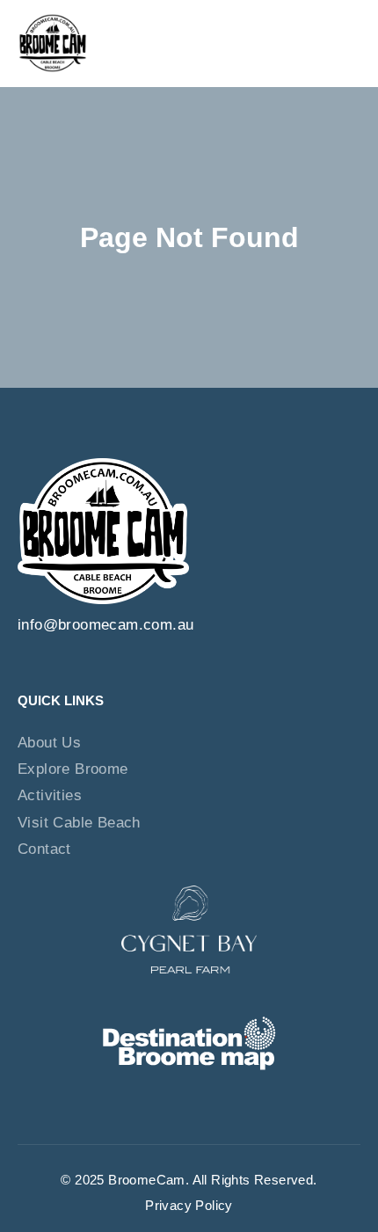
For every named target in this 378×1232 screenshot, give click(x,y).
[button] (347, 43)
